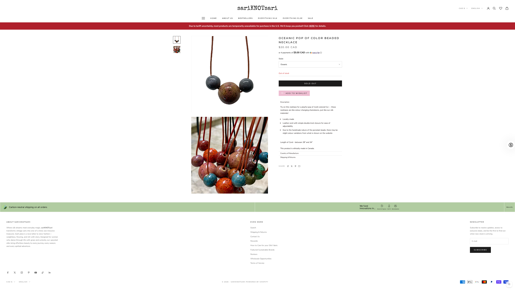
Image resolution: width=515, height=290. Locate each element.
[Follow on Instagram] (21, 272)
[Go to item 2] (177, 49)
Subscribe (480, 250)
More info (509, 207)
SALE (310, 18)
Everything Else (293, 18)
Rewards (254, 241)
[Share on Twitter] (292, 166)
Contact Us (255, 236)
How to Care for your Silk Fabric (263, 245)
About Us (227, 18)
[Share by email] (299, 166)
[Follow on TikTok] (42, 272)
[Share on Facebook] (288, 166)
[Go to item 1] (177, 40)
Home (213, 18)
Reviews (253, 254)
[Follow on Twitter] (14, 272)
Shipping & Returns (258, 232)
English (475, 8)
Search (253, 227)
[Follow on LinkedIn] (49, 272)
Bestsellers (245, 18)
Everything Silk (267, 18)
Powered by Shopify (257, 282)
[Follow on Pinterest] (28, 272)
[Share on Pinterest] (295, 166)
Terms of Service (257, 263)
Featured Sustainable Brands (262, 250)
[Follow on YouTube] (35, 272)
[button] (310, 52)
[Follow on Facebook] (7, 272)
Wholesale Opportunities (260, 258)
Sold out (310, 83)
